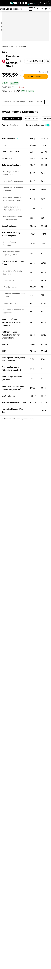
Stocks (5, 47)
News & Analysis (19, 102)
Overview (7, 102)
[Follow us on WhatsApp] (41, 8)
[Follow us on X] (37, 8)
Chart (39, 102)
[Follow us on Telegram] (49, 8)
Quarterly (14, 125)
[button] (4, 3)
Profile (31, 102)
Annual (5, 125)
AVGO (13, 47)
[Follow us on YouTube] (45, 8)
